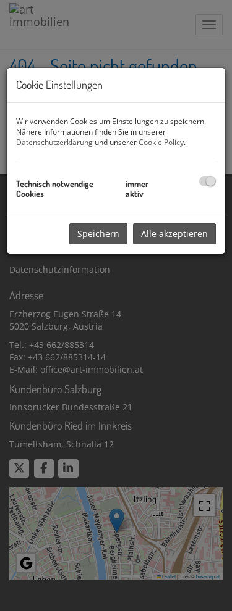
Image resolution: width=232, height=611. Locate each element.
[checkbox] (207, 181)
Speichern (98, 233)
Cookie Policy (161, 142)
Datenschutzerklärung (54, 142)
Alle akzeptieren (174, 233)
